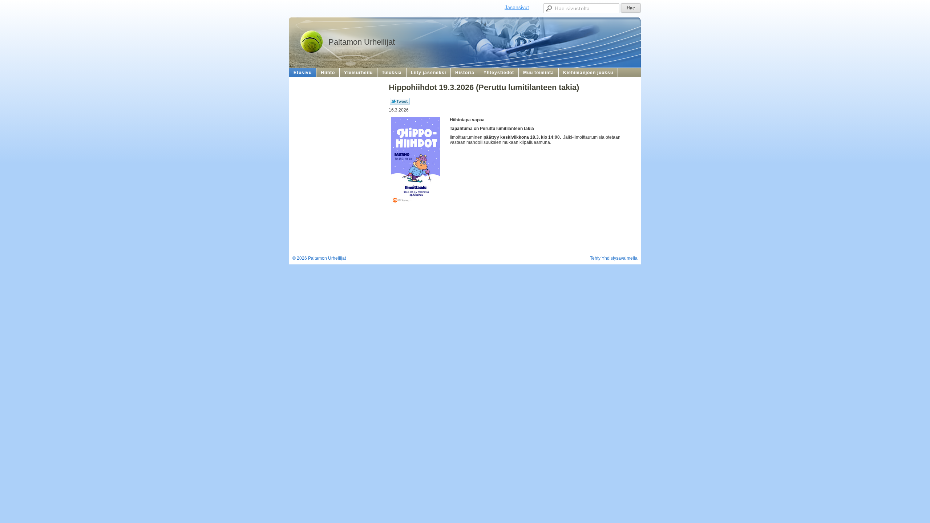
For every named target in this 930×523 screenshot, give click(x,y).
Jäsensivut (517, 7)
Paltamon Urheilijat (361, 41)
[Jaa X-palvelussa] (400, 103)
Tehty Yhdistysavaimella (614, 258)
